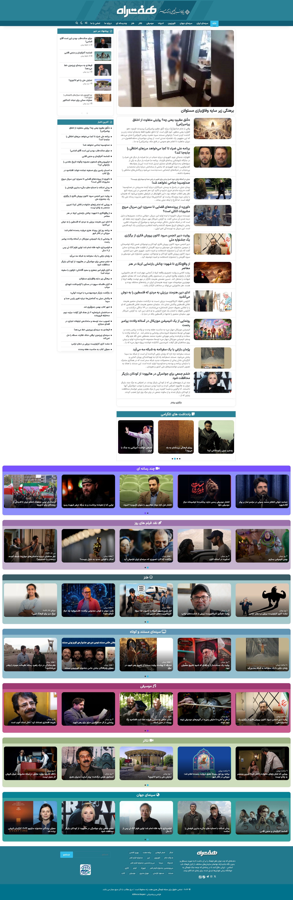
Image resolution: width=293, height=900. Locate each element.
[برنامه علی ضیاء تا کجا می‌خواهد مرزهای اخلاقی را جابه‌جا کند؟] (213, 157)
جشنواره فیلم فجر (136, 857)
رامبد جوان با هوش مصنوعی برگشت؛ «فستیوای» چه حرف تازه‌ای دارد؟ (88, 612)
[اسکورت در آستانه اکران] (204, 546)
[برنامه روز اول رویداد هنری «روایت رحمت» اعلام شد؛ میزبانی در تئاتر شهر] (204, 763)
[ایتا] (200, 877)
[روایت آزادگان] (136, 437)
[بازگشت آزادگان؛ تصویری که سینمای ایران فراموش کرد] (146, 546)
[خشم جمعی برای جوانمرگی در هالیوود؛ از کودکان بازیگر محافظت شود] (213, 382)
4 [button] (172, 458)
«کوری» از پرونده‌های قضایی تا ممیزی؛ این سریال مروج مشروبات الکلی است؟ (156, 209)
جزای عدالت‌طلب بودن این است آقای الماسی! (216, 449)
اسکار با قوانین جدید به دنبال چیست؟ (97, 559)
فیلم (135, 868)
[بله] (204, 877)
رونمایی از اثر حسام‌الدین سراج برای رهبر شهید (93, 722)
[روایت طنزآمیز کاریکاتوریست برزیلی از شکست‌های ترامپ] (204, 600)
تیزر (148, 857)
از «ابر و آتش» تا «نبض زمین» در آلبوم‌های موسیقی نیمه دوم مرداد (205, 721)
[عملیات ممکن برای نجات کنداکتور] (102, 98)
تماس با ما (95, 23)
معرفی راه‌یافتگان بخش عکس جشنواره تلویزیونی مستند (89, 668)
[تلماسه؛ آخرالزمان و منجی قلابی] (102, 56)
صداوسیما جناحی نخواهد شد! (171, 183)
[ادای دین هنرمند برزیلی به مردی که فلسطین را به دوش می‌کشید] (213, 301)
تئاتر (140, 23)
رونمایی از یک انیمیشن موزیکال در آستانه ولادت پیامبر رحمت (155, 323)
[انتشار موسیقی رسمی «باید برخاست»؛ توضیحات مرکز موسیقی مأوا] (204, 491)
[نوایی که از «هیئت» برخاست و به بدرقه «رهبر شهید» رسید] (88, 491)
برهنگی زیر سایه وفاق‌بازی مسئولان (207, 111)
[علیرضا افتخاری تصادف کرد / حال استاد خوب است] (30, 709)
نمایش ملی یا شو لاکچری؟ (80, 80)
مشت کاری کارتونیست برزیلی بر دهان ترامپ (268, 613)
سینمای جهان (186, 23)
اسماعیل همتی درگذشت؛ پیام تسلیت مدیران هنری (91, 777)
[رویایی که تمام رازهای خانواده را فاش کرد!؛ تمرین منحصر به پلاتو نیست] (262, 763)
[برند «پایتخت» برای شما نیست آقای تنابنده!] (176, 437)
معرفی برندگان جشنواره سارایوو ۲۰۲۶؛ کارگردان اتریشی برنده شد (32, 830)
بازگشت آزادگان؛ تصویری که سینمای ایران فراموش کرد (148, 559)
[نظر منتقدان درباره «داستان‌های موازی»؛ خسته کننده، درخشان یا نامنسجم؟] (30, 546)
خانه (214, 23)
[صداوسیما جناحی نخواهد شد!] (213, 188)
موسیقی (150, 23)
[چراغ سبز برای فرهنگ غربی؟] (30, 600)
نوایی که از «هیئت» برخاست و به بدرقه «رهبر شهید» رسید (88, 505)
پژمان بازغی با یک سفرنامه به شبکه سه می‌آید (161, 349)
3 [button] (174, 458)
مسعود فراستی (158, 873)
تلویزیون (171, 23)
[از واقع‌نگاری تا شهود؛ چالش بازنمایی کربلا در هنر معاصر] (213, 272)
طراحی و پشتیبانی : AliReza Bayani (146, 894)
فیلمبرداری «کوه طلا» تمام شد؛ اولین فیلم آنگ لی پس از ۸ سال (147, 830)
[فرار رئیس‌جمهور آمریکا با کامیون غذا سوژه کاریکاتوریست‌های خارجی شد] (146, 600)
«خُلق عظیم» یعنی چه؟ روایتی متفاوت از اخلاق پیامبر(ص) (161, 122)
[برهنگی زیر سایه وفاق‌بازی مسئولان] (176, 68)
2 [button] (177, 458)
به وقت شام (168, 857)
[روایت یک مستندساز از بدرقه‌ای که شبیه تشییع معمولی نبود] (204, 654)
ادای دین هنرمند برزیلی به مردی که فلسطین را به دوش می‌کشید (155, 294)
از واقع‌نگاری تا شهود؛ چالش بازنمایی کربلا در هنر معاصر (159, 266)
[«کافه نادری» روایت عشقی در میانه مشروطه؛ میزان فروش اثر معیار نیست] (30, 763)
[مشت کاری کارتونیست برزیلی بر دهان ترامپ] (262, 600)
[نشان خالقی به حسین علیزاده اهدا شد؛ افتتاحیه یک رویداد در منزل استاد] (146, 709)
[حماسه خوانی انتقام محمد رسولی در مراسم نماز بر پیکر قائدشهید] (262, 491)
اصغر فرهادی (160, 852)
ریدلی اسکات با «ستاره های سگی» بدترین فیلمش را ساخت (207, 830)
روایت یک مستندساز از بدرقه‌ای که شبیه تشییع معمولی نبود (205, 667)
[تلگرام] (207, 876)
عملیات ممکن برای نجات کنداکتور (77, 100)
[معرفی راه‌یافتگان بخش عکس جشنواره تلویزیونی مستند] (88, 654)
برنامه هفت (147, 852)
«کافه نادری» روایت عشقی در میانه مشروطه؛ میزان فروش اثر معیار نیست (30, 775)
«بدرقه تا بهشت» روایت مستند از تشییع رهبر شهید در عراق (148, 667)
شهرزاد (143, 868)
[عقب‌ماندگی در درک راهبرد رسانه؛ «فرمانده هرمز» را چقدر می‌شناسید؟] (30, 654)
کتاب (123, 873)
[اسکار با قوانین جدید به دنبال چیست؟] (88, 546)
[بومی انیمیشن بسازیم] (262, 546)
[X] (215, 876)
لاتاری (127, 868)
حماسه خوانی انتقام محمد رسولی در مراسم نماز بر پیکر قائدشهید (263, 504)
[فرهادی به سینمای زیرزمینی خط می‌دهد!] (102, 70)
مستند (170, 873)
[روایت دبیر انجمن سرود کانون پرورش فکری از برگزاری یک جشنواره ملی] (213, 244)
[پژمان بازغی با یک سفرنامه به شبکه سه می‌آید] (213, 358)
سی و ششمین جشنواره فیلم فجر (142, 863)
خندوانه (170, 863)
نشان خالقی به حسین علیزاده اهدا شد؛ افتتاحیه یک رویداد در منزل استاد (149, 721)
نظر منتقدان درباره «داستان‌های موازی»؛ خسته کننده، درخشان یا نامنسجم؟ (32, 558)
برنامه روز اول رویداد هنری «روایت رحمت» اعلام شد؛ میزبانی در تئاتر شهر (207, 775)
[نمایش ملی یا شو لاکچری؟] (102, 85)
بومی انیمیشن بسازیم (278, 559)
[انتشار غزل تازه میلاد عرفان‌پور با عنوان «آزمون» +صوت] (146, 491)
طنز (132, 23)
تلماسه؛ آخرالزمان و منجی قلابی (78, 52)
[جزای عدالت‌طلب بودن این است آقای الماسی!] (216, 437)
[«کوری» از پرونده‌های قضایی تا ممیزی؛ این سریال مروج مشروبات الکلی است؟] (213, 215)
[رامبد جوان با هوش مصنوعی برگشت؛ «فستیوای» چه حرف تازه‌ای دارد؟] (88, 600)
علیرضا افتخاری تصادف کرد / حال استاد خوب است (33, 722)
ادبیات (161, 23)
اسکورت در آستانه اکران (219, 559)
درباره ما (108, 23)
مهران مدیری (144, 873)
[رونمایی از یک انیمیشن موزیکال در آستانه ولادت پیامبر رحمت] (213, 329)
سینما (161, 863)
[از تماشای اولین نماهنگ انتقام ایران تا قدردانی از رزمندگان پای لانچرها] (30, 491)
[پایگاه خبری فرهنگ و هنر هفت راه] (146, 10)
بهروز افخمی (134, 852)
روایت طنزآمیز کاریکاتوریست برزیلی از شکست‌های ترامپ (205, 613)
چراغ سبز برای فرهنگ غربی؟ (44, 613)
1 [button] (180, 459)
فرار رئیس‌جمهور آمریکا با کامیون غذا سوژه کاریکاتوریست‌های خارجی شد (153, 612)
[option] (216, 437)
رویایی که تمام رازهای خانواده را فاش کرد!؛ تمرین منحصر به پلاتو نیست (262, 775)
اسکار (171, 852)
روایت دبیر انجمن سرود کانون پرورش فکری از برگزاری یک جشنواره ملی (157, 237)
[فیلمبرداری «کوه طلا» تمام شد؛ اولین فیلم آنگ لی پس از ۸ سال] (146, 817)
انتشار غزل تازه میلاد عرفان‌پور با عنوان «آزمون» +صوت (147, 505)
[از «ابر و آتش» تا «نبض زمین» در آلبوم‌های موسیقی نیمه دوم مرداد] (204, 709)
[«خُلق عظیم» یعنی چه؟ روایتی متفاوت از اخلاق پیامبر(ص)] (213, 128)
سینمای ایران (202, 23)
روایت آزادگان (146, 450)
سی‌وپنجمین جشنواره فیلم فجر (161, 868)
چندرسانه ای (121, 23)
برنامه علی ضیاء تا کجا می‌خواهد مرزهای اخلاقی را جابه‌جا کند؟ (158, 150)
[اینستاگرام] (211, 876)
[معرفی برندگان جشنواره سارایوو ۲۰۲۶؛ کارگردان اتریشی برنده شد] (30, 817)
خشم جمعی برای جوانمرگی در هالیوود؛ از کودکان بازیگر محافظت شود (156, 376)
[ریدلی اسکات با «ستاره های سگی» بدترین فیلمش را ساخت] (204, 817)
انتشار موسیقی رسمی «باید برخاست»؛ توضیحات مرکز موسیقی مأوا (206, 504)
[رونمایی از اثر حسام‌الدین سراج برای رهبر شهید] (88, 709)
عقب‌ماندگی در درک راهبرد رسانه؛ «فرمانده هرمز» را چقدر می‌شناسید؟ (31, 667)
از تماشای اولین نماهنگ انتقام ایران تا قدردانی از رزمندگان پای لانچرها (34, 504)
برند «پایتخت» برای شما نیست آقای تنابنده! (177, 449)
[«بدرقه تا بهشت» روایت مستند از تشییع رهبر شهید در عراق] (146, 654)
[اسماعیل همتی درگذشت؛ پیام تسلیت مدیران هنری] (88, 763)
